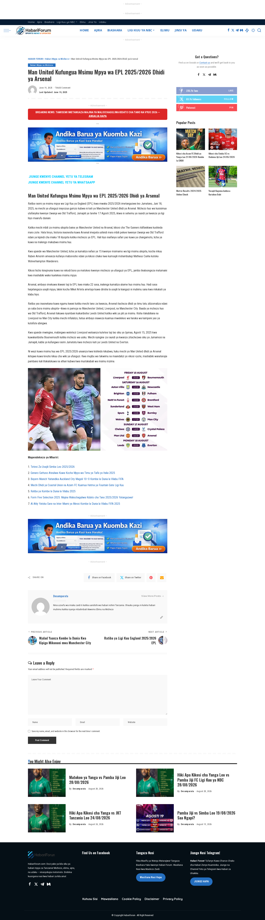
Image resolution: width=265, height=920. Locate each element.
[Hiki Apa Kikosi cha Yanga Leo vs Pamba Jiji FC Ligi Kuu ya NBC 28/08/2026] (155, 783)
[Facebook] (228, 30)
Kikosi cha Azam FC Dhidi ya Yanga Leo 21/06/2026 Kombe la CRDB (190, 157)
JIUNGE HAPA (201, 881)
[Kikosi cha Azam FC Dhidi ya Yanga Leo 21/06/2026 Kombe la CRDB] (190, 139)
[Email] (161, 577)
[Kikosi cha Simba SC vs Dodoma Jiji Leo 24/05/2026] (223, 139)
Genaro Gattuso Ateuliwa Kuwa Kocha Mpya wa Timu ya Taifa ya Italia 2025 (73, 473)
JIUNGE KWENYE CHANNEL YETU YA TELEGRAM (61, 177)
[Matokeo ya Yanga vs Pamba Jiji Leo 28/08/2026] (47, 783)
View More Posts (151, 596)
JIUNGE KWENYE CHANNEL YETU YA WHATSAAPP (61, 182)
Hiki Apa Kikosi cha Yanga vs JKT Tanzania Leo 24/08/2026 (95, 815)
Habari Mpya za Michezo (41, 65)
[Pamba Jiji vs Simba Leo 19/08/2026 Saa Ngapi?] (155, 818)
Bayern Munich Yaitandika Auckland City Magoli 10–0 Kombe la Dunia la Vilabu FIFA (77, 479)
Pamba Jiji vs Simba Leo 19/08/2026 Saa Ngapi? (206, 815)
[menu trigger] (9, 30)
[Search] (259, 30)
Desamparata (60, 596)
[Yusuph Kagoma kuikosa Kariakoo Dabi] (223, 176)
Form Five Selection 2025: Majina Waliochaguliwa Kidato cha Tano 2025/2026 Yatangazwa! (82, 497)
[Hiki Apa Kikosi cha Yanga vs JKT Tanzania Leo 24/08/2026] (47, 818)
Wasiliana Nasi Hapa (151, 877)
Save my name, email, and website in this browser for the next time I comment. (66, 731)
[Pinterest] (151, 577)
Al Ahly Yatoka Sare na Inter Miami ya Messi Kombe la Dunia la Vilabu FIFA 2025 (75, 503)
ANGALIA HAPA (98, 116)
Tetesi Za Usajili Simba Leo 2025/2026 (53, 466)
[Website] (161, 617)
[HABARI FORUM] (33, 30)
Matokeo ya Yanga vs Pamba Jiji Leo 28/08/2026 (97, 779)
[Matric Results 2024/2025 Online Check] (190, 176)
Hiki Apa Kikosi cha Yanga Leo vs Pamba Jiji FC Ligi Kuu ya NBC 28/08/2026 (203, 780)
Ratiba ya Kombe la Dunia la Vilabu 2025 (53, 491)
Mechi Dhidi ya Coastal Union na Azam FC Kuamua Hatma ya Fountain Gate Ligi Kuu (77, 485)
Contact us (204, 62)
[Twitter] (232, 30)
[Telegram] (237, 30)
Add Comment (63, 88)
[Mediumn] (241, 30)
